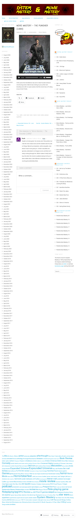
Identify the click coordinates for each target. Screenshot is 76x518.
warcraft (59, 500)
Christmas (53, 461)
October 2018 (7, 288)
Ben (35, 458)
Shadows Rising (68, 492)
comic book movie (27, 115)
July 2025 (6, 87)
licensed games (43, 479)
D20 (33, 465)
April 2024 (6, 124)
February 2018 (7, 308)
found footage (43, 471)
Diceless (48, 466)
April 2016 (6, 363)
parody (48, 484)
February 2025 (7, 100)
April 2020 (6, 244)
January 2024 (7, 132)
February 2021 (7, 219)
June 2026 (6, 60)
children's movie (40, 461)
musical (58, 482)
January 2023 (7, 162)
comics (30, 463)
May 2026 (6, 62)
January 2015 (7, 400)
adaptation (33, 456)
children (35, 461)
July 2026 (6, 57)
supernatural (20, 497)
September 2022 (8, 172)
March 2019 (7, 276)
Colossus (71, 461)
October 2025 (7, 80)
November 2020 (8, 226)
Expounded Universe (52, 18)
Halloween (26, 473)
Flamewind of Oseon (34, 471)
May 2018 (6, 301)
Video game (41, 500)
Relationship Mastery (8, 489)
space (12, 495)
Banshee (31, 458)
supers (26, 497)
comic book (14, 463)
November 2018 (8, 286)
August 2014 (7, 412)
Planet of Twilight (62, 484)
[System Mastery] (38, 10)
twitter (64, 264)
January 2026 (7, 72)
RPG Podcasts (26, 18)
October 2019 (7, 258)
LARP (33, 479)
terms (9, 499)
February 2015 (7, 398)
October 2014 (7, 407)
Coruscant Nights (47, 463)
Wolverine (25, 502)
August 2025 (7, 85)
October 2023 (7, 139)
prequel (41, 487)
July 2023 (6, 147)
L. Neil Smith (17, 479)
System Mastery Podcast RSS (63, 52)
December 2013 (8, 432)
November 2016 (8, 345)
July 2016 (6, 355)
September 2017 (8, 321)
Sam (31, 492)
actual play (26, 456)
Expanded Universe (19, 468)
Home (3, 18)
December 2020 (8, 224)
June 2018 (6, 298)
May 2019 (6, 271)
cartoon (11, 461)
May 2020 (6, 241)
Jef (66, 476)
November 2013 (8, 435)
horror (63, 473)
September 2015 (8, 380)
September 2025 (8, 82)
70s (3, 456)
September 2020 (8, 231)
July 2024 (6, 117)
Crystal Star (18, 466)
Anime (14, 458)
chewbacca (28, 461)
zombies (12, 504)
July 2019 (6, 266)
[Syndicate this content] (55, 52)
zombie (7, 504)
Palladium (33, 484)
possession (15, 487)
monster (29, 481)
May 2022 (6, 181)
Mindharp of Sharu (21, 481)
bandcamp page (59, 266)
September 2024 (8, 112)
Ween (4, 502)
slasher (7, 494)
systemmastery (33, 32)
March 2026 (7, 67)
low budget (67, 479)
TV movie (26, 500)
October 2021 (7, 199)
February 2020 (7, 248)
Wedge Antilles (66, 500)
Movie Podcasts (38, 18)
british (3, 461)
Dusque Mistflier (6, 468)
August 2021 (7, 204)
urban (30, 500)
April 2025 (6, 95)
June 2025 (6, 90)
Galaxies (60, 471)
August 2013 (7, 442)
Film (19, 471)
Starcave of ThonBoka (47, 495)
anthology (20, 458)
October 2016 (7, 348)
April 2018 (6, 303)
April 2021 (6, 214)
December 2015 (8, 373)
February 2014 (7, 427)
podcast (46, 115)
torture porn (18, 500)
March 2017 (7, 335)
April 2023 (6, 154)
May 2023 (6, 152)
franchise (50, 471)
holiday (58, 474)
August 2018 (7, 293)
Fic (17, 471)
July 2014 (6, 415)
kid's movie (10, 479)
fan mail (66, 468)
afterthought (42, 455)
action (21, 115)
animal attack (70, 456)
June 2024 (6, 119)
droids (71, 466)
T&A (56, 497)
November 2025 (8, 77)
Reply (43, 138)
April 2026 (6, 65)
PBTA (51, 484)
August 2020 (7, 234)
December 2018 (8, 283)
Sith (3, 495)
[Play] (19, 78)
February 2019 (7, 278)
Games (22, 21)
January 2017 (7, 340)
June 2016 (6, 358)
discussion (56, 465)
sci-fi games (43, 492)
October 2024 (7, 109)
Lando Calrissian (26, 479)
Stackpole (39, 495)
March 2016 (7, 365)
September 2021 (8, 201)
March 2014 (7, 425)
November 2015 (8, 375)
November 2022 (8, 167)
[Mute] (44, 78)
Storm (71, 495)
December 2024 (8, 105)
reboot (63, 487)
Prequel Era (47, 486)
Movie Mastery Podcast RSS (63, 102)
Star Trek (56, 495)
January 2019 (7, 281)
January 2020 (7, 251)
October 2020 (7, 229)
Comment (46, 190)
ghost (11, 473)
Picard (55, 484)
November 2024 (8, 107)
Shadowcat (60, 492)
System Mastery (46, 497)
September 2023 (8, 142)
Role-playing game (58, 489)
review (32, 489)
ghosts (15, 474)
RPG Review (24, 491)
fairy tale (55, 468)
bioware (39, 458)
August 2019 (7, 263)
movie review (40, 115)
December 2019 (8, 254)
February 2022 (7, 189)
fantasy (5, 470)
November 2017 (8, 316)
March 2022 (7, 186)
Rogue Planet (43, 489)
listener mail (52, 478)
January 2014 (7, 430)
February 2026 (7, 70)
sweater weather (33, 497)
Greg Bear (21, 474)
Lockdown (60, 479)
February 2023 (7, 159)
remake (26, 489)
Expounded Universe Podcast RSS (62, 164)
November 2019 (8, 256)
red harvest (68, 487)
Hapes (39, 474)
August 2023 (7, 144)
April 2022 (6, 184)
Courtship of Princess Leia (60, 463)
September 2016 (8, 350)
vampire (34, 500)
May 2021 (6, 211)
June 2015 (6, 388)
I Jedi (33, 476)
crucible (12, 466)
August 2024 (7, 114)
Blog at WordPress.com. (8, 514)
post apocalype (33, 487)
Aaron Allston (14, 456)
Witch (20, 502)
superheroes (12, 497)
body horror (56, 458)
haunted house (44, 473)
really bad (59, 487)
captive (7, 461)
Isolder (44, 476)
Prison (55, 487)
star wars (64, 494)
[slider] (49, 77)
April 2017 (6, 333)
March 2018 (7, 306)
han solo (35, 473)
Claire (59, 461)
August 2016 (7, 353)
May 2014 (6, 420)
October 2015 (7, 378)
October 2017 (7, 318)
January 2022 (7, 191)
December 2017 (8, 313)
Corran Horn (36, 463)
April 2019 (6, 273)
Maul (15, 482)
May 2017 (6, 330)
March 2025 (7, 97)
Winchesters (15, 502)
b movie (45, 458)
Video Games (47, 500)
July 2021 (6, 206)
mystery (63, 482)
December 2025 (8, 75)
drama (67, 466)
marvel (35, 115)
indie (37, 476)
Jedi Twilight (61, 476)
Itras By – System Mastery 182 (44, 123)
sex (55, 492)
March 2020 (7, 246)
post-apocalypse (24, 487)
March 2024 (7, 127)
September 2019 (8, 261)
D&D (30, 465)
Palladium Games (41, 484)
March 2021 (7, 216)
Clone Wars (65, 461)
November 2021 (8, 196)
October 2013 (7, 437)
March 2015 (7, 395)
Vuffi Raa (53, 500)
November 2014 (8, 405)
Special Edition (18, 495)
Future (56, 471)
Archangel (26, 458)
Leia (37, 478)
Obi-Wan (15, 484)
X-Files (54, 502)
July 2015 (6, 385)
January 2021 (7, 221)
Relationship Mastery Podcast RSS (62, 211)
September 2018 (8, 291)
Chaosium (16, 461)
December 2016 (8, 343)
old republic (26, 484)
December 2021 (8, 194)
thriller (13, 500)
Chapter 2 (22, 461)
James (48, 476)
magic (7, 481)
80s (5, 455)
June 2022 (6, 179)
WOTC (39, 502)
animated (9, 458)
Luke (4, 481)
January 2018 (7, 311)
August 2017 (7, 323)
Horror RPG (10, 476)
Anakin (64, 456)
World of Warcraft (33, 502)
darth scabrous (39, 466)
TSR (22, 500)
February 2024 (7, 129)
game (65, 471)
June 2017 (6, 328)
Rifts (37, 489)
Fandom (60, 468)
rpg (16, 491)
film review (25, 471)
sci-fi (35, 491)
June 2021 (6, 209)
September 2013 (8, 440)
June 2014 (6, 417)
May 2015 (6, 390)
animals (4, 458)
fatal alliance (12, 471)
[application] (35, 78)
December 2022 (8, 164)
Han (31, 473)
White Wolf (9, 502)
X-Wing (63, 502)
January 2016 (7, 370)
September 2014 (8, 410)
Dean (44, 466)
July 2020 (6, 236)
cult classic (25, 466)
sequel (51, 491)
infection (40, 476)
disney (63, 466)
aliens (60, 456)
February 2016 (7, 368)
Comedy (6, 462)
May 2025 (6, 92)
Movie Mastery (42, 32)
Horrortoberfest (13, 18)
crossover (7, 466)
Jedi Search (54, 476)
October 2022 (7, 169)
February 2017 (7, 338)
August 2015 (7, 383)
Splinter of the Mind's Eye (29, 495)
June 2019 (6, 268)
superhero (19, 117)
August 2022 (7, 174)
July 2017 (6, 326)
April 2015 (6, 393)
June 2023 (6, 149)
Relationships (20, 489)
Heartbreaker (52, 474)
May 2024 (6, 122)
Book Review (66, 458)
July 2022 (6, 176)
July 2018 (6, 296)
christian (47, 461)
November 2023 (8, 137)
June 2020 (6, 239)
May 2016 (6, 360)
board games (50, 458)
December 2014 (8, 403)
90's (8, 456)
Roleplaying (8, 491)
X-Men (58, 502)
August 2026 (7, 55)
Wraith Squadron (47, 502)
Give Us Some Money (10, 21)
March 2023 (7, 157)
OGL (20, 484)
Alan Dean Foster (53, 456)
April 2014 (6, 422)
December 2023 (8, 134)
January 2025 (7, 102)
